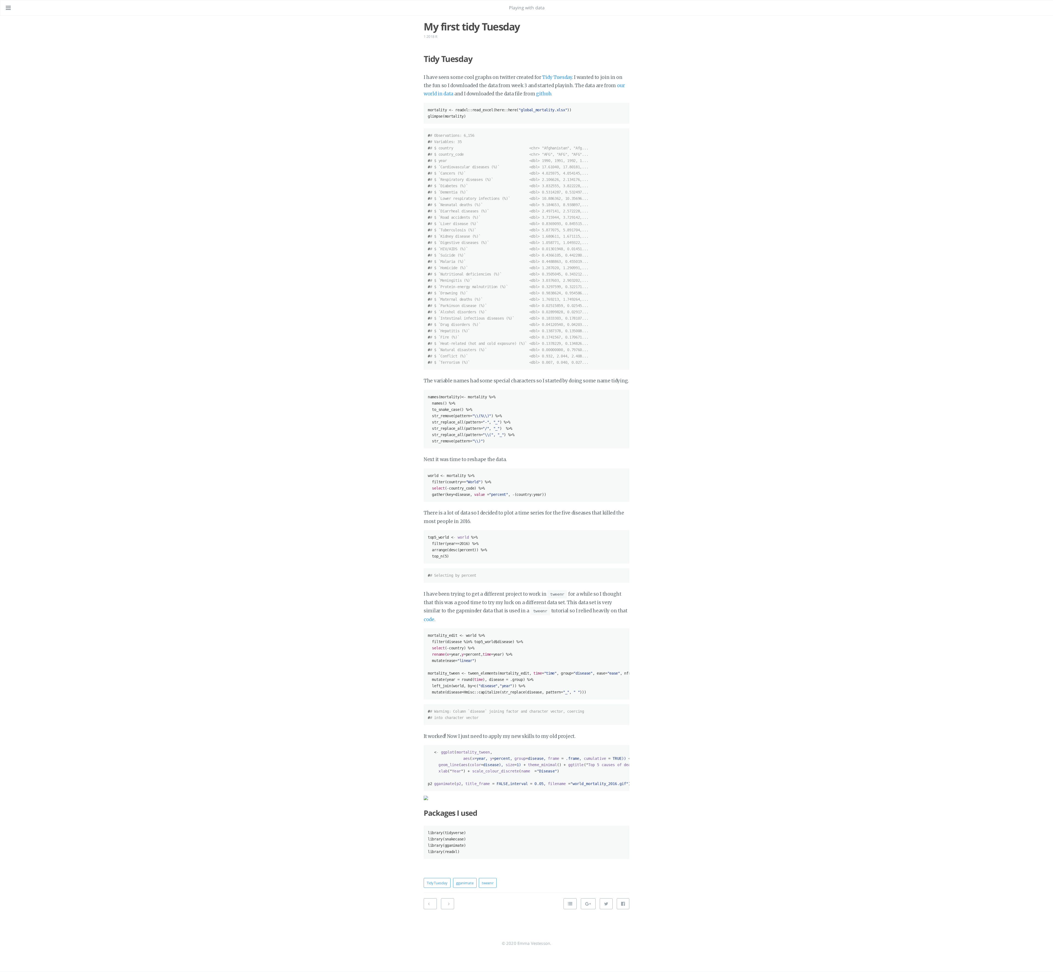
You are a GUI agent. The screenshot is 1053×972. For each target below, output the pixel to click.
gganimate (465, 882)
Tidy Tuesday (557, 77)
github (543, 94)
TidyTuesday (437, 882)
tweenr (488, 882)
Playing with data (527, 8)
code (429, 619)
